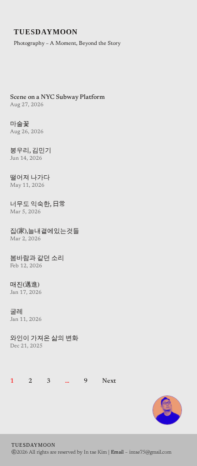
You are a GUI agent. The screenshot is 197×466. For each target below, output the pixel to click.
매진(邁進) (24, 285)
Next (109, 381)
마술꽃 (19, 124)
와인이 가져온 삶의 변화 (44, 339)
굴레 (16, 312)
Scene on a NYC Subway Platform (57, 97)
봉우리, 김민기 (30, 151)
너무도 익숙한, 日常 (38, 204)
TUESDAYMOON (46, 32)
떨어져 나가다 (30, 178)
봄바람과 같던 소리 (37, 258)
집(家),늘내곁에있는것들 (44, 231)
